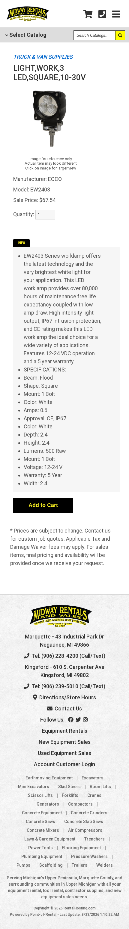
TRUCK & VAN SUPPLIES (43, 57)
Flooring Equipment (81, 848)
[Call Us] (102, 14)
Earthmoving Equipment (49, 778)
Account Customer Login (64, 764)
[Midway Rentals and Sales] (28, 20)
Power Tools (40, 848)
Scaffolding (51, 865)
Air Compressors (85, 830)
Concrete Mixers (43, 830)
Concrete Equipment (42, 813)
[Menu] (116, 14)
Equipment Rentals (64, 731)
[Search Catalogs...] (120, 35)
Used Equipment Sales (64, 753)
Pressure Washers (89, 856)
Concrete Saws (40, 821)
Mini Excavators (33, 787)
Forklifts (70, 795)
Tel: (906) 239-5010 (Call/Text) (67, 686)
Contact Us (67, 708)
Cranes (94, 795)
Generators (48, 804)
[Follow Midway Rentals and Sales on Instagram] (86, 719)
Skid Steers (69, 787)
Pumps (23, 865)
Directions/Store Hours (67, 697)
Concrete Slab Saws (83, 821)
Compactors (80, 804)
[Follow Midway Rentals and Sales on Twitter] (79, 719)
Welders (104, 865)
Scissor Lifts (40, 795)
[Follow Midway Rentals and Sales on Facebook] (71, 719)
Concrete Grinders (89, 813)
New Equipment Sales (65, 742)
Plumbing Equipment (41, 856)
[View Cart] (87, 14)
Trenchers (94, 839)
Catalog (27, 35)
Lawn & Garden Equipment (49, 839)
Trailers (79, 865)
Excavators (93, 778)
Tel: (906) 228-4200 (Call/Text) (67, 656)
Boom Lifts (100, 787)
